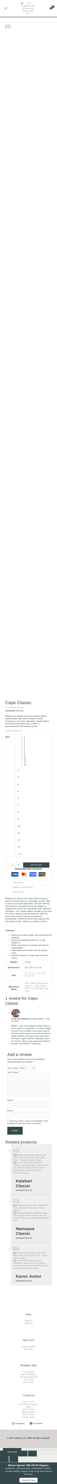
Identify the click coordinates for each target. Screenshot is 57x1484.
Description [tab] (18, 882)
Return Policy (28, 1409)
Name (10, 1100)
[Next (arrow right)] (13, 1459)
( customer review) (14, 707)
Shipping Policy (28, 1412)
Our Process (28, 1372)
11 (26, 975)
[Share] (23, 1453)
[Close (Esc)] (32, 1453)
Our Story (28, 1349)
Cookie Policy (28, 1417)
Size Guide (29, 1379)
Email (10, 1110)
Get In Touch (28, 1402)
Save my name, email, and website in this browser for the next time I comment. (27, 1122)
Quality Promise (28, 1346)
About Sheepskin (28, 1374)
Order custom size (13, 731)
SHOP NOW (12, 1452)
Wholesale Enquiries (28, 1404)
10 (44, 973)
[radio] (37, 737)
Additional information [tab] (23, 887)
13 (33, 975)
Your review (13, 1072)
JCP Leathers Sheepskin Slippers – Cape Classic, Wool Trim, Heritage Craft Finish (36, 987)
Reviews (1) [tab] (18, 892)
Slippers (28, 1320)
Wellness (28, 1323)
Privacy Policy (28, 1414)
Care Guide (28, 1382)
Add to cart (36, 865)
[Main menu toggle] (5, 8)
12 (29, 975)
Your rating (13, 1068)
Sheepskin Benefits (28, 1377)
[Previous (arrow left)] (4, 1459)
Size (7, 737)
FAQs (28, 1407)
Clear (20, 854)
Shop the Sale (28, 1480)
